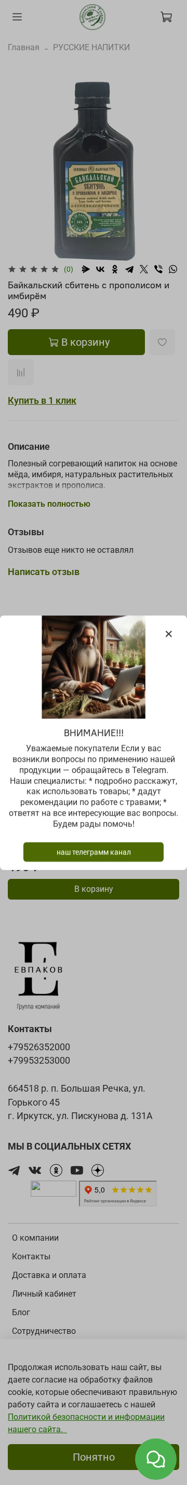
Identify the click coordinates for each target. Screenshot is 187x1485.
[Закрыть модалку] (168, 634)
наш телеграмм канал (94, 851)
